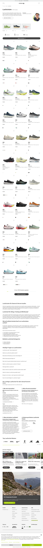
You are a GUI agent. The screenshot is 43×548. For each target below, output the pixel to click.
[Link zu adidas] (37, 441)
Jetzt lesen (5, 467)
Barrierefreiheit (34, 518)
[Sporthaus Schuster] (21, 3)
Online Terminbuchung (26, 514)
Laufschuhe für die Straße (7, 401)
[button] (38, 444)
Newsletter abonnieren (9, 502)
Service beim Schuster (25, 513)
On (14, 318)
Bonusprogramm (24, 509)
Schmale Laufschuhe (6, 342)
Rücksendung (33, 514)
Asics (7, 318)
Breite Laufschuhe (6, 343)
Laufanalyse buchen (26, 431)
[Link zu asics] (12, 441)
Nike (17, 318)
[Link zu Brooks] (5, 441)
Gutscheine (24, 516)
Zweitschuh (31, 403)
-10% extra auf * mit (21, 0)
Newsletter (14, 516)
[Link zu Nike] (18, 441)
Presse (13, 518)
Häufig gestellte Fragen (35, 509)
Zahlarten (33, 516)
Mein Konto (24, 511)
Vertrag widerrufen (34, 520)
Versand (32, 513)
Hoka (12, 318)
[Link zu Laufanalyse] (36, 422)
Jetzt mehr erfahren (7, 17)
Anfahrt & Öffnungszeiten (35, 511)
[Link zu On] (25, 441)
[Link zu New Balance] (31, 441)
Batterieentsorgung (25, 520)
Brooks (10, 318)
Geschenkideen (24, 518)
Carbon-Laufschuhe (6, 341)
